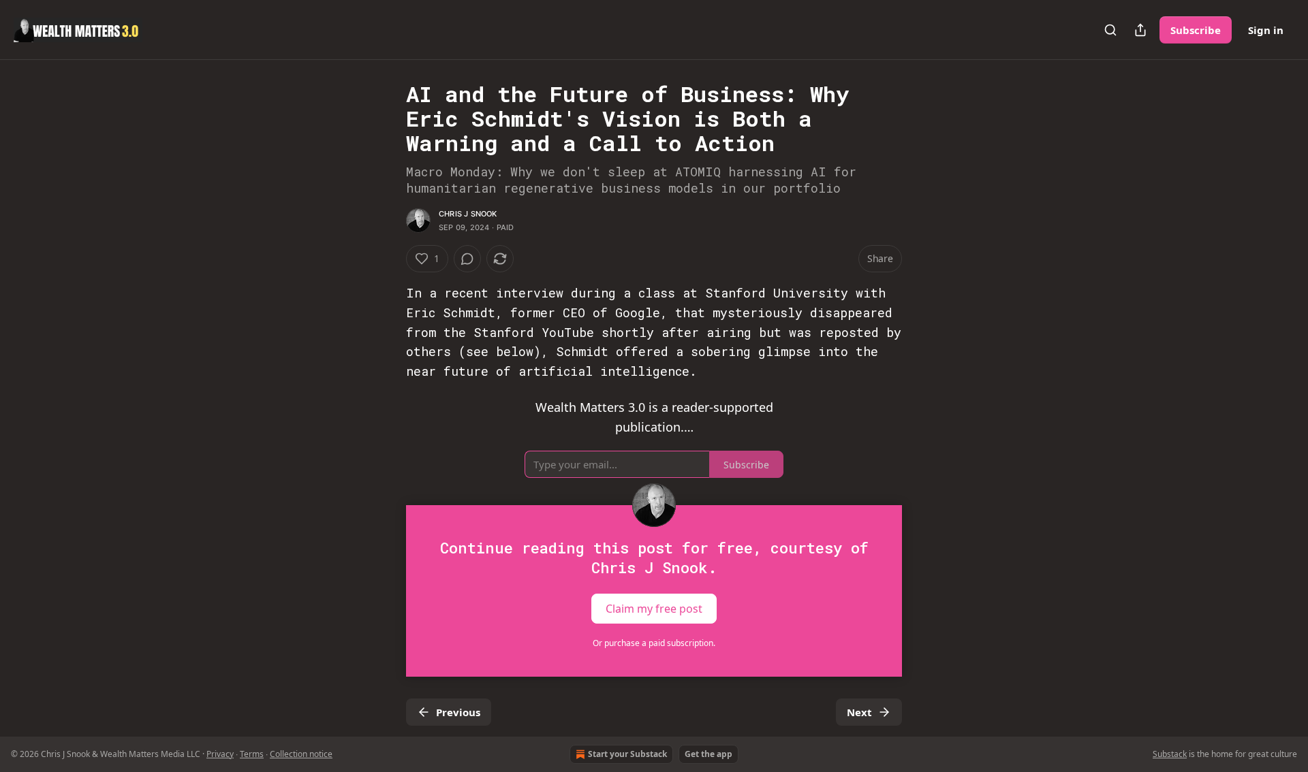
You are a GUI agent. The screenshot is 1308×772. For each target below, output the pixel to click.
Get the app (708, 754)
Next (859, 712)
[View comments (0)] (467, 258)
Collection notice (301, 754)
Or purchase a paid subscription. (654, 643)
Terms (252, 754)
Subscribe (1195, 30)
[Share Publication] (1140, 30)
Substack (1170, 754)
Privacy (220, 754)
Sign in (1265, 30)
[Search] (1110, 30)
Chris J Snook (468, 214)
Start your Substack (627, 754)
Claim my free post (654, 608)
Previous (458, 712)
